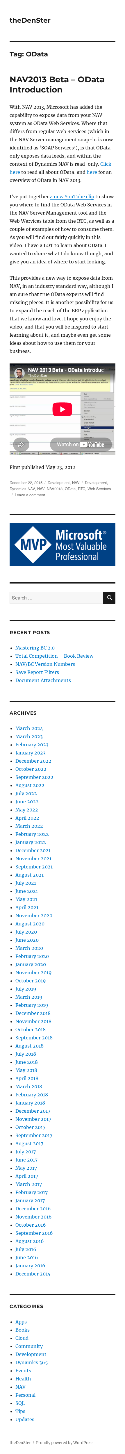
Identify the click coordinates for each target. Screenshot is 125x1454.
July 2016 (25, 1249)
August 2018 (29, 1046)
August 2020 (29, 924)
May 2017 (26, 1168)
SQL (20, 1403)
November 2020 (33, 915)
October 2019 (30, 981)
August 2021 (29, 875)
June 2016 (26, 1257)
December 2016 (33, 1209)
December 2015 (33, 1274)
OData (70, 488)
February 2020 (32, 956)
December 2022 (33, 761)
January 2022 (30, 842)
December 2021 (33, 850)
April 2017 (26, 1176)
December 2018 (33, 1013)
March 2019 (28, 997)
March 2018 (28, 1086)
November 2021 (33, 858)
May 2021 (26, 899)
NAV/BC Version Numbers (45, 664)
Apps (21, 1322)
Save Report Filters (37, 672)
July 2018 (25, 1054)
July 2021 (25, 883)
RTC (81, 488)
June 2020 (27, 940)
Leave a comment (30, 494)
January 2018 (30, 1103)
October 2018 (30, 1029)
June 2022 (27, 801)
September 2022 (34, 777)
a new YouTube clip (72, 196)
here (92, 172)
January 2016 (30, 1266)
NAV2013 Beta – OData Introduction (57, 84)
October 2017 (30, 1127)
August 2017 (29, 1143)
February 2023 (32, 744)
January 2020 (30, 964)
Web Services (99, 488)
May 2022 (26, 810)
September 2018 (34, 1038)
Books (22, 1330)
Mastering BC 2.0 (35, 648)
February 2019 (31, 1005)
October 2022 (31, 769)
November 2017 (33, 1119)
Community (29, 1346)
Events (23, 1370)
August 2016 (29, 1241)
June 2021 (26, 891)
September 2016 (34, 1233)
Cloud (21, 1338)
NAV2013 (55, 488)
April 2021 (26, 907)
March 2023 (29, 736)
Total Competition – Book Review (54, 656)
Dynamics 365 (31, 1362)
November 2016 (33, 1217)
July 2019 (25, 989)
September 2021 (34, 867)
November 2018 (33, 1021)
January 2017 (30, 1200)
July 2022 (26, 793)
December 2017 (32, 1111)
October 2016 (30, 1225)
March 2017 (28, 1184)
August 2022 (29, 785)
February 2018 (31, 1095)
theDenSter (30, 20)
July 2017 (25, 1152)
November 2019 (33, 972)
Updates (24, 1419)
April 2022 (27, 818)
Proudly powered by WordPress (65, 1442)
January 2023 (30, 753)
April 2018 (26, 1078)
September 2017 (33, 1135)
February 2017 (31, 1192)
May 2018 (26, 1070)
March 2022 (29, 826)
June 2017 (26, 1160)
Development (59, 482)
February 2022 (32, 834)
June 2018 (26, 1062)
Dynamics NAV (22, 488)
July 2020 (26, 932)
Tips (20, 1411)
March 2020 (29, 948)
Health (23, 1379)
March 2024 (29, 728)
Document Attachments (43, 680)
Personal (25, 1395)
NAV (76, 482)
